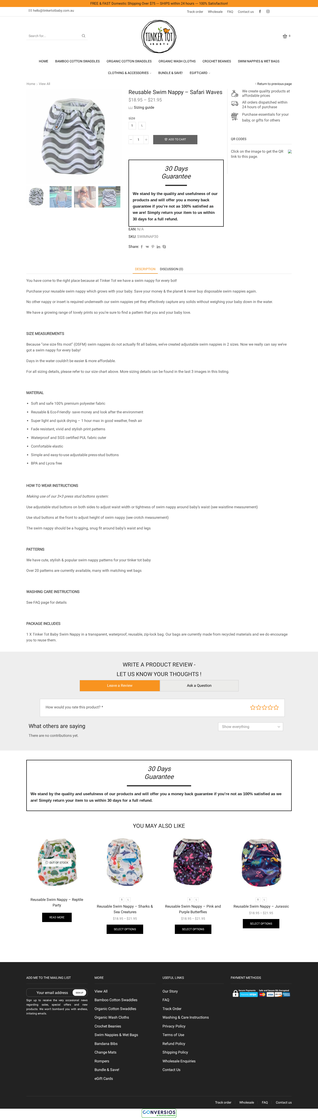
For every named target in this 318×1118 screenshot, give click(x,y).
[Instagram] (268, 11)
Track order (195, 11)
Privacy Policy (174, 1026)
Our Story (170, 991)
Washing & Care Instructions (185, 1017)
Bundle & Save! (170, 73)
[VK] (147, 247)
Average (264, 707)
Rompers (102, 1061)
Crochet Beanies (217, 61)
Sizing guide (144, 107)
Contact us (246, 11)
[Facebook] (260, 11)
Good (270, 707)
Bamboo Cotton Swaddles (77, 61)
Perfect (276, 707)
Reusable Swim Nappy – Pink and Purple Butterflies (193, 909)
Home (43, 61)
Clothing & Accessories (128, 73)
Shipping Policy (175, 1052)
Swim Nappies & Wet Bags (258, 61)
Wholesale (215, 11)
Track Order (171, 1009)
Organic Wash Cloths (177, 61)
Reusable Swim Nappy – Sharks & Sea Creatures (125, 909)
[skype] (163, 247)
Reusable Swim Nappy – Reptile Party (56, 902)
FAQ (230, 11)
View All (44, 84)
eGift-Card (198, 73)
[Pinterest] (153, 247)
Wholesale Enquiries (179, 1061)
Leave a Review (119, 685)
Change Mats (105, 1052)
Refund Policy (173, 1043)
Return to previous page (274, 84)
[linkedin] (158, 247)
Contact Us (171, 1069)
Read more (56, 917)
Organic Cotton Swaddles (129, 61)
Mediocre (258, 707)
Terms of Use (173, 1035)
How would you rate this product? (74, 707)
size (132, 118)
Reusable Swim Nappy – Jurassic (261, 906)
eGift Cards (104, 1078)
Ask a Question (199, 685)
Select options (125, 929)
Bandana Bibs (106, 1043)
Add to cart (177, 139)
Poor (253, 707)
